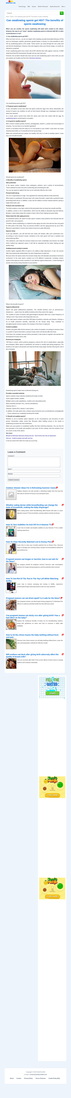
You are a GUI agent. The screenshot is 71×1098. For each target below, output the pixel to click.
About (12, 1078)
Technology (22, 6)
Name (10, 469)
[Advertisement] (52, 710)
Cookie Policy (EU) (54, 1078)
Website (10, 474)
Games (34, 6)
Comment (11, 456)
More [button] (63, 6)
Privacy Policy (28, 1078)
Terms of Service (41, 1078)
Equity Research (55, 6)
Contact (18, 1078)
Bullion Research (43, 6)
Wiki (29, 6)
